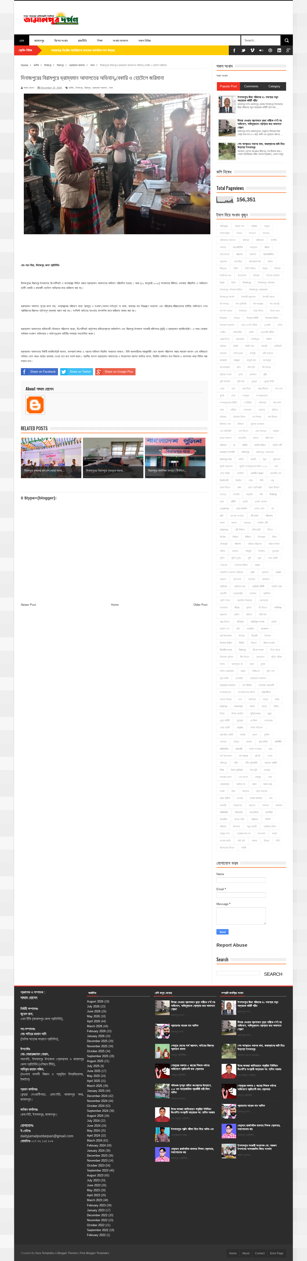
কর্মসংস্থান (238, 353)
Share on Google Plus (119, 371)
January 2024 (96, 1150)
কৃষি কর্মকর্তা (225, 381)
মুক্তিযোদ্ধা (255, 713)
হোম (21, 40)
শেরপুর (258, 777)
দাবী (261, 494)
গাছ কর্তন (277, 402)
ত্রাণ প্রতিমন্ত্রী (255, 487)
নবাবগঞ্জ (247, 522)
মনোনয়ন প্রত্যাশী (266, 685)
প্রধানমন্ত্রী (237, 593)
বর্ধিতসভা (263, 614)
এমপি (251, 332)
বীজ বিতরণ (244, 656)
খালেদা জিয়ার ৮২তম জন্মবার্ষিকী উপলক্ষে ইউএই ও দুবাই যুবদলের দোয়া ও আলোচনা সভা (98, 50)
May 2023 (93, 1190)
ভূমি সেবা (270, 671)
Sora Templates (44, 1253)
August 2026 (95, 1001)
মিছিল (276, 706)
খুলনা (222, 395)
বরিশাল (249, 614)
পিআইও (261, 551)
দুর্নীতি (233, 501)
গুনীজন (233, 409)
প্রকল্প (257, 565)
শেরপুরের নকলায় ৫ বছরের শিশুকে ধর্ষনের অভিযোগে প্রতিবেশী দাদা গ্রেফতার (190, 1067)
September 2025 (97, 1056)
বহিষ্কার (240, 621)
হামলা (254, 840)
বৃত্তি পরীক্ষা (276, 656)
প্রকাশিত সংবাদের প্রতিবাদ (231, 572)
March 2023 (94, 1200)
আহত (270, 261)
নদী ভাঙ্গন (254, 515)
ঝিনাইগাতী (224, 480)
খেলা (233, 395)
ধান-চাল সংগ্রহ (237, 515)
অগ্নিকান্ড (224, 226)
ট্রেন (251, 480)
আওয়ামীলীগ (238, 247)
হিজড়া (266, 840)
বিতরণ (254, 642)
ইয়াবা (222, 282)
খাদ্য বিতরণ (263, 388)
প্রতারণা (265, 579)
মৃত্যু (269, 713)
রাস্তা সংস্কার (255, 748)
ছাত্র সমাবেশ (225, 437)
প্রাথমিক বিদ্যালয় (244, 600)
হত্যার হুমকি (225, 840)
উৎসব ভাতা (275, 310)
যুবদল (254, 734)
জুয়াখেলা (276, 459)
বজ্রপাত (223, 614)
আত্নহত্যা (224, 254)
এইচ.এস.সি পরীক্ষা (249, 325)
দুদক (222, 501)
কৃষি (265, 374)
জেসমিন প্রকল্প (257, 473)
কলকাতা (223, 360)
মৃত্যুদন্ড (240, 720)
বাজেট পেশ (224, 628)
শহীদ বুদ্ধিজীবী (251, 762)
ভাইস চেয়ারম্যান (227, 671)
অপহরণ (252, 233)
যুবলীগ (266, 734)
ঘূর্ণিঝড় (275, 409)
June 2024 (93, 1125)
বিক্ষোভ (268, 635)
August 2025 (95, 1061)
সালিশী (267, 819)
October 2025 (96, 1051)
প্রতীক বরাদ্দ (276, 586)
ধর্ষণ (221, 515)
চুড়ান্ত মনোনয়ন (257, 424)
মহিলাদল (252, 699)
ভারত (243, 671)
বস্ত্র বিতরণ (225, 621)
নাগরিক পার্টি (263, 522)
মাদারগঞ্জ (223, 706)
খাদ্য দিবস (246, 388)
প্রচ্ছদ (278, 572)
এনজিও (223, 332)
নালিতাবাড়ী (256, 529)
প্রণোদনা (237, 579)
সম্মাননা (265, 805)
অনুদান (267, 226)
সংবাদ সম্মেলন (120, 40)
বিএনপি (254, 635)
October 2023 (96, 1165)
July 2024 (93, 1120)
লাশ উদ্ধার (243, 755)
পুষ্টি (249, 558)
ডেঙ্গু (272, 480)
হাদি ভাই (241, 840)
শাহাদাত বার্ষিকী (270, 762)
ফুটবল (248, 607)
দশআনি (236, 494)
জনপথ (255, 437)
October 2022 (96, 1225)
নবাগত (234, 522)
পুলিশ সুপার (236, 558)
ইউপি (236, 268)
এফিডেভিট (237, 332)
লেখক (269, 755)
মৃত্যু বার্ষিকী (225, 720)
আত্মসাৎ (239, 254)
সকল (111, 87)
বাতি (238, 628)
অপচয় (239, 233)
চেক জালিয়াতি (225, 430)
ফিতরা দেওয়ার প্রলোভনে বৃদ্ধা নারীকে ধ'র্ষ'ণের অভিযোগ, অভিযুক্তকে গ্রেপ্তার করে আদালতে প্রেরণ (193, 1005)
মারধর (264, 706)
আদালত (252, 254)
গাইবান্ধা (262, 402)
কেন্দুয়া (254, 381)
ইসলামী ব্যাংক (269, 296)
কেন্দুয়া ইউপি (269, 381)
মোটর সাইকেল (256, 727)
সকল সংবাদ (221, 75)
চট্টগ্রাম (223, 416)
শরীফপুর (223, 762)
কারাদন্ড (237, 360)
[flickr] (261, 50)
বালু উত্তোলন (226, 635)
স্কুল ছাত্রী (252, 826)
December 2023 (97, 1155)
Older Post (200, 604)
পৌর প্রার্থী (272, 558)
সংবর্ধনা (240, 798)
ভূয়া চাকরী (224, 678)
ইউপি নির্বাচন (250, 268)
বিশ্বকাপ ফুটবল (226, 656)
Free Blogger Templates (94, 1253)
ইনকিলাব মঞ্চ (225, 275)
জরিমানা (223, 445)
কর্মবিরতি (278, 346)
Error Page (276, 1253)
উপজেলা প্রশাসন (227, 325)
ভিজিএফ (256, 671)
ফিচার (237, 607)
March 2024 (94, 1140)
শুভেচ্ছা (267, 770)
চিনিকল (241, 424)
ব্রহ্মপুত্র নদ (237, 664)
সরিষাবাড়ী (238, 812)
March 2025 (94, 1086)
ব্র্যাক (263, 664)
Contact (260, 1253)
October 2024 (96, 1106)
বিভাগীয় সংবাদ (226, 649)
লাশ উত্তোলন (226, 755)
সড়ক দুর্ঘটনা (225, 798)
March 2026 (94, 1026)
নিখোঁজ (223, 536)
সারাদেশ (254, 819)
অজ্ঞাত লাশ (239, 226)
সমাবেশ (252, 805)
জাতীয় (71, 87)
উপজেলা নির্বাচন (271, 318)
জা (234, 445)
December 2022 (97, 1215)
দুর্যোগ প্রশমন (261, 501)
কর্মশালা (223, 353)
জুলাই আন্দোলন (226, 466)
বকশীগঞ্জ (278, 607)
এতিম (279, 325)
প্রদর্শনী (223, 593)
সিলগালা (236, 826)
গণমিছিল (248, 402)
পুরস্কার (275, 551)
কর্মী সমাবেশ (268, 353)
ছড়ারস (276, 430)
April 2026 (93, 1021)
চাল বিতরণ (272, 416)
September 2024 (97, 1110)
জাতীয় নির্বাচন (260, 445)
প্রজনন (223, 579)
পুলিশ (222, 558)
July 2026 (93, 1006)
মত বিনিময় (247, 685)
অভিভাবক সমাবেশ (228, 240)
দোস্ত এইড (259, 508)
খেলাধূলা (245, 395)
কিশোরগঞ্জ (266, 367)
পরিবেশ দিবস (274, 543)
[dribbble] (270, 50)
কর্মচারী (264, 346)
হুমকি (244, 847)
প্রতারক (251, 579)
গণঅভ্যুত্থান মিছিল (228, 402)
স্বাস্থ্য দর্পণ (225, 833)
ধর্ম (272, 508)
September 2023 (97, 1170)
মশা (240, 699)
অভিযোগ (260, 240)
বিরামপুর (87, 87)
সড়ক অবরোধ (261, 791)
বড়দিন (236, 614)
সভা (270, 798)
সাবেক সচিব (239, 819)
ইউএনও (223, 268)
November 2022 (97, 1220)
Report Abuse (231, 945)
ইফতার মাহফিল (273, 275)
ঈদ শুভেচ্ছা (258, 303)
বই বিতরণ (262, 607)
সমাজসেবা (237, 805)
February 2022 (96, 1235)
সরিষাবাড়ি (224, 812)
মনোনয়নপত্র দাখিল (246, 692)
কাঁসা (238, 367)
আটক (266, 247)
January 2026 (96, 1036)
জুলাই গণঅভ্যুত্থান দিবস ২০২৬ (253, 466)
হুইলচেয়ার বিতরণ (227, 847)
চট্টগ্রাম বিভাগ (239, 416)
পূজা (259, 558)
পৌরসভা (223, 565)
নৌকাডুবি (223, 543)
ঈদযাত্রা (243, 310)
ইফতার (256, 275)
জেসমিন (240, 473)
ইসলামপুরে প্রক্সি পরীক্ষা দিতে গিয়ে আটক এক (192, 1129)
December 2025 (97, 1041)
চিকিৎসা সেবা (225, 424)
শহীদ (236, 762)
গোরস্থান (247, 409)
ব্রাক (252, 664)
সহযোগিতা (253, 812)
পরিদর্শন (237, 543)
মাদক (277, 699)
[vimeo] (252, 50)
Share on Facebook (43, 371)
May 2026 (93, 1016)
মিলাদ (222, 713)
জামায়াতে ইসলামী (227, 452)
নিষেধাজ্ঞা (261, 536)
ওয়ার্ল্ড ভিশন (224, 339)
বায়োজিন (250, 628)
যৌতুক (236, 741)
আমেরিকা (238, 261)
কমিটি (235, 346)
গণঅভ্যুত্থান (262, 395)
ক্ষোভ (222, 388)
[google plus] (288, 50)
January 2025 (96, 1090)
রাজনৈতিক (224, 748)
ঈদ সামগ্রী (274, 303)
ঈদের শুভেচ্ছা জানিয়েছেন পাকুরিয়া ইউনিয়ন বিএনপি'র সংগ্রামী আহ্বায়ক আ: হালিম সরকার (193, 1110)
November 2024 (97, 1101)
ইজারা (265, 268)
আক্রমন (253, 247)
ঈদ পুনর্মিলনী (241, 303)
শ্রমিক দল (240, 784)
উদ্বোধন (223, 318)
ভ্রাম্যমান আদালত (99, 87)
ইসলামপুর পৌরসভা (266, 282)
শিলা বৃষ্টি (253, 770)
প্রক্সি (252, 572)
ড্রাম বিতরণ (225, 487)
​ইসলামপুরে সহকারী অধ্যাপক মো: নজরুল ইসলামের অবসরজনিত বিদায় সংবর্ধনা (257, 1147)
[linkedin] (279, 50)
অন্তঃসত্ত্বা (224, 233)
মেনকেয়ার (268, 720)
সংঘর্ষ (222, 791)
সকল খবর (267, 784)
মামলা (252, 706)
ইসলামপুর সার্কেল (227, 296)
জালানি (253, 459)
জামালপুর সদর (226, 459)
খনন (233, 388)
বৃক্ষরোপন (260, 656)
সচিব (233, 791)
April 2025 (93, 1081)
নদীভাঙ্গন (269, 515)
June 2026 (93, 1011)
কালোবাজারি (225, 367)
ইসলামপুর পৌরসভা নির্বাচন (231, 289)
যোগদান (223, 741)
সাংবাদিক (223, 819)
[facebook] (234, 50)
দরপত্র (223, 494)
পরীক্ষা (222, 551)
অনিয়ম (254, 226)
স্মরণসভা (261, 833)
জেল (276, 466)
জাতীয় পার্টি (277, 445)
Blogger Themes (68, 1253)
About (245, 1253)
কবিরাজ (223, 346)
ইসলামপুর (247, 282)
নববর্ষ (222, 522)
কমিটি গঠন (249, 346)
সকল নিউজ (144, 40)
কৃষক (240, 374)
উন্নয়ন (237, 318)
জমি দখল (269, 437)
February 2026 (96, 1031)
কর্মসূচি (253, 353)
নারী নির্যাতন (240, 529)
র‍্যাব (270, 748)
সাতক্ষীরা (269, 812)
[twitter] (243, 50)
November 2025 (97, 1046)
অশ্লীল (274, 240)
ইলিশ (233, 282)
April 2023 (93, 1195)
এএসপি (267, 325)
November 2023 (97, 1160)
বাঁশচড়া (242, 635)
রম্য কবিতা (263, 741)
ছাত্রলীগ (242, 437)
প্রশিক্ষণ (267, 593)
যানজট (242, 734)
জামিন (241, 459)
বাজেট (273, 621)
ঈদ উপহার (224, 303)
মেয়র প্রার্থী (225, 727)
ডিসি (261, 480)
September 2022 (97, 1230)
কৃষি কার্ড (240, 381)
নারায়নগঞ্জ (224, 529)
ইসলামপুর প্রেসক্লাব (258, 289)
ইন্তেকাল (242, 275)
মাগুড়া (265, 699)
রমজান (249, 741)
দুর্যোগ (245, 501)
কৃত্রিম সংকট (225, 374)
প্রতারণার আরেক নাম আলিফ (184, 1025)
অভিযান (245, 240)
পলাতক (235, 551)
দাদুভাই (249, 494)
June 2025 (93, 1071)
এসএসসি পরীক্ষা (267, 332)
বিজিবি (241, 642)
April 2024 (93, 1135)
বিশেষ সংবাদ (61, 40)
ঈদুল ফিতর (258, 310)
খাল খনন (279, 388)
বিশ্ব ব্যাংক (275, 649)
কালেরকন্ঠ (267, 360)
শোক (270, 777)
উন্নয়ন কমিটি (252, 318)
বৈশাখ (222, 664)
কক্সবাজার (240, 339)
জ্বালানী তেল (275, 473)
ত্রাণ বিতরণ (274, 487)
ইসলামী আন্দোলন (248, 296)
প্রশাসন (252, 593)
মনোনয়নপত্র (225, 692)
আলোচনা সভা (255, 261)
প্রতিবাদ (223, 586)
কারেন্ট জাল (251, 360)
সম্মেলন (279, 805)
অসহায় (223, 247)
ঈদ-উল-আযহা (226, 310)
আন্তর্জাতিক (268, 254)
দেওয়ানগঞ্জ (224, 508)
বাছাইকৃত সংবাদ (257, 621)
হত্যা (274, 833)
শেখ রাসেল (243, 777)
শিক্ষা (99, 40)
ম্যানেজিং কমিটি (226, 734)
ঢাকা (239, 487)
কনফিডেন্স (255, 339)
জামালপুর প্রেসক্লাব (265, 452)
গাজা (222, 409)
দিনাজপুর (79, 87)
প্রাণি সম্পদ (225, 600)
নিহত (274, 536)
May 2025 (93, 1076)
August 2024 (95, 1115)
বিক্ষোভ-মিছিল (226, 642)
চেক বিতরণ (243, 430)
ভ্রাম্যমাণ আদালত (258, 678)
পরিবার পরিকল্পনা (255, 543)
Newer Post (28, 604)
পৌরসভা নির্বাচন (241, 565)
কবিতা (268, 339)
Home (115, 604)
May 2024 (93, 1130)
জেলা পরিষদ (225, 473)
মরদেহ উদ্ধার (225, 699)
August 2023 (95, 1175)
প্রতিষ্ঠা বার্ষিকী (258, 586)
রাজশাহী (239, 748)
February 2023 (96, 1205)
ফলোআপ (224, 607)
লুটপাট (257, 755)
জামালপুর (39, 40)
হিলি (278, 840)
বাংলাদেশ (265, 628)
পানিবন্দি (248, 551)
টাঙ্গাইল (239, 480)
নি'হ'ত (270, 529)
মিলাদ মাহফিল (237, 713)
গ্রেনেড (261, 409)
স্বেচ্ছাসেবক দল (244, 833)
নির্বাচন (235, 536)
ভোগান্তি (239, 678)
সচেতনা (245, 791)
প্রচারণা (265, 572)
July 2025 (93, 1066)
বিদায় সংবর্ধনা (269, 642)
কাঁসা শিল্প (251, 367)
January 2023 (96, 1210)
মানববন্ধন (238, 706)
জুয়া (264, 459)
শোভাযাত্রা (224, 784)
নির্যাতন (248, 536)
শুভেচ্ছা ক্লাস (225, 777)
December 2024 (97, 1096)
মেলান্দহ (240, 727)
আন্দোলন (223, 261)
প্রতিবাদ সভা (239, 586)
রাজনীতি (82, 40)
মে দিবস (253, 720)
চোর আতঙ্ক (260, 430)
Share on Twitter (80, 371)
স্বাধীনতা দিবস (270, 826)
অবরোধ (266, 233)
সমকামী (223, 805)
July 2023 (93, 1180)
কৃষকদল (253, 374)
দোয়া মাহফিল (241, 508)
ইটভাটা (277, 268)
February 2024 (96, 1145)
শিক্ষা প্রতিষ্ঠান (237, 770)
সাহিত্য (223, 826)
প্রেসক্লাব (263, 600)
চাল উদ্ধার (256, 416)
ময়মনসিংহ (266, 692)
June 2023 (93, 1185)
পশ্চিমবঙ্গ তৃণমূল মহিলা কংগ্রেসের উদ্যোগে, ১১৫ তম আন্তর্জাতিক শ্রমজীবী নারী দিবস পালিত (191, 1089)
